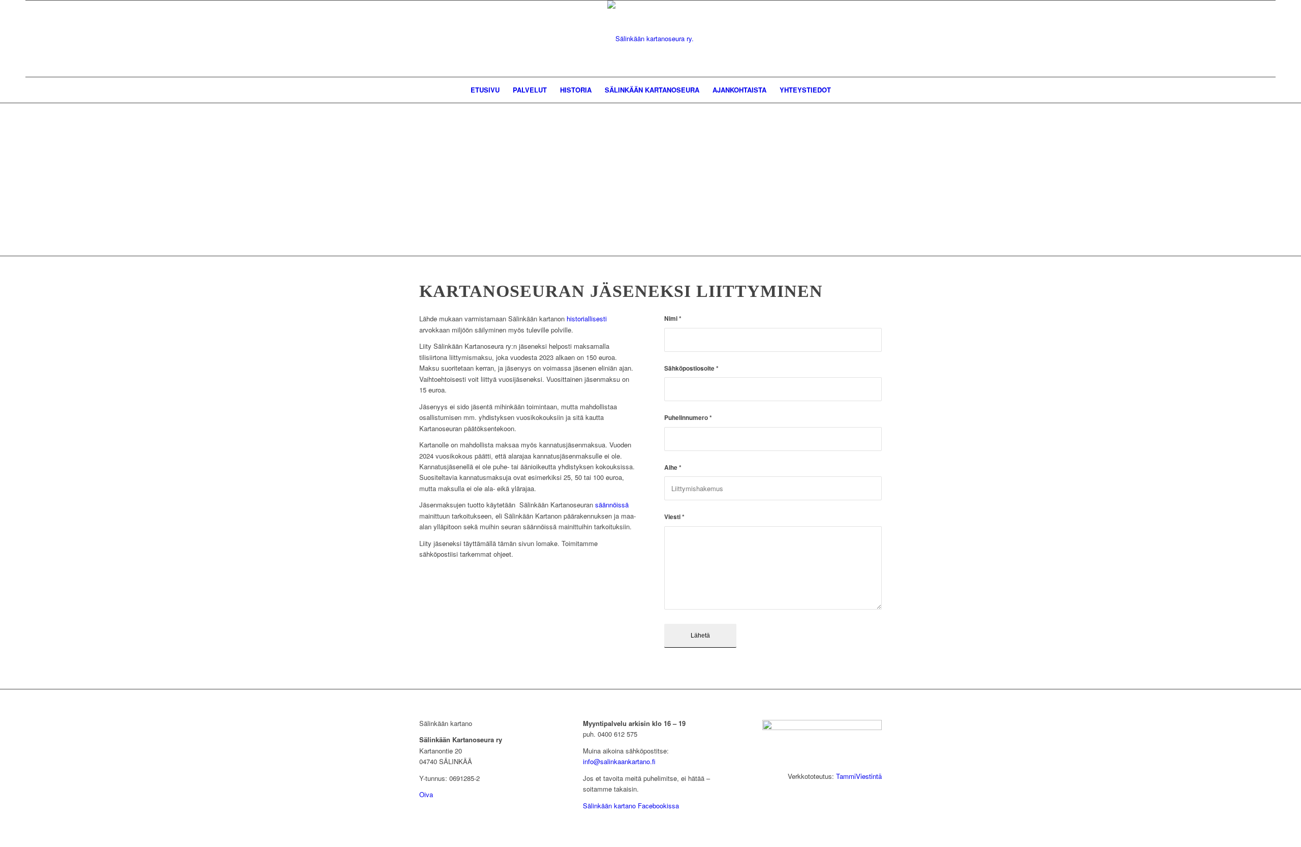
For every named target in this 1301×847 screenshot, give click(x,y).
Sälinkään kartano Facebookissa (631, 805)
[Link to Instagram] (874, 38)
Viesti (674, 516)
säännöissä (612, 504)
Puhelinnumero (688, 417)
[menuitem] (485, 90)
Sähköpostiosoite (691, 368)
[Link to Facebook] (858, 38)
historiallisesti (587, 318)
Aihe (673, 467)
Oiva (426, 794)
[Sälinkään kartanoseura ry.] (650, 39)
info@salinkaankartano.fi (619, 761)
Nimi (673, 318)
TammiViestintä (859, 776)
